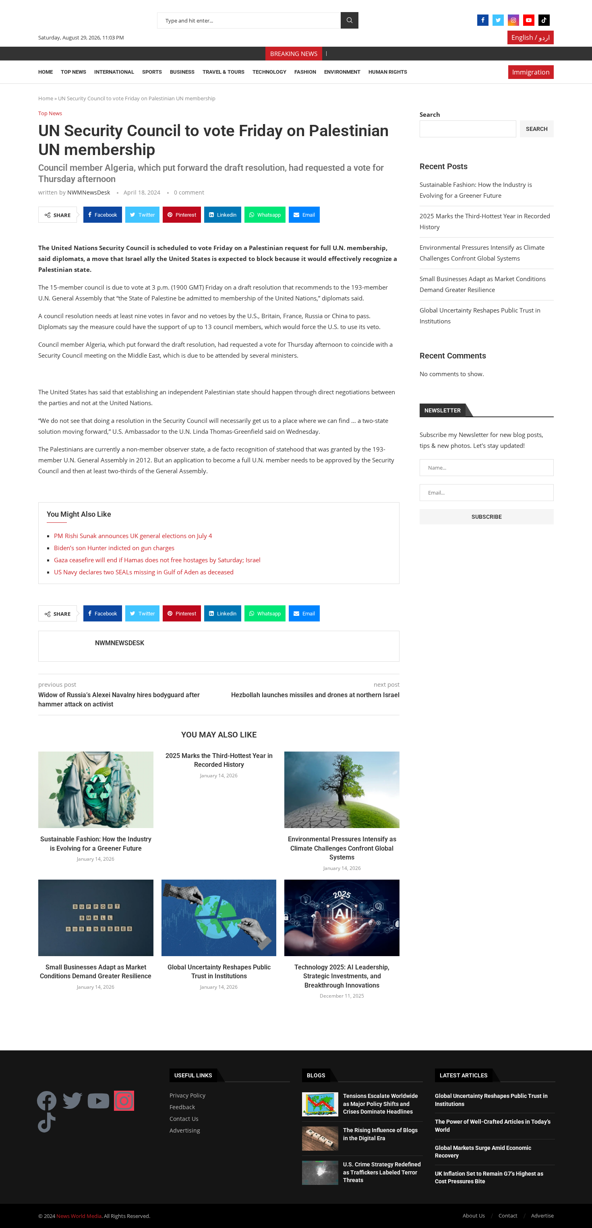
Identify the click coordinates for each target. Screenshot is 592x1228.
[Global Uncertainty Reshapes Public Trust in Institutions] (219, 918)
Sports (152, 72)
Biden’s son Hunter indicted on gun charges (114, 548)
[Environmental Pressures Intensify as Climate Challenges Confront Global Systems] (341, 790)
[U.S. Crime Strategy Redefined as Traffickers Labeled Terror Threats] (320, 1173)
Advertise (542, 1215)
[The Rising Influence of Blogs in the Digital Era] (320, 1139)
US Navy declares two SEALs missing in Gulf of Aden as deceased (144, 572)
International (114, 72)
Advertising (185, 1130)
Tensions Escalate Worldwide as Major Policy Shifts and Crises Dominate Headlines (380, 1104)
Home (45, 72)
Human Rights (387, 72)
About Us (474, 1215)
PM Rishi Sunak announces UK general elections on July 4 (133, 536)
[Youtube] (528, 20)
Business (182, 72)
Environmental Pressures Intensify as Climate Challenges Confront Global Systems (342, 848)
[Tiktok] (544, 20)
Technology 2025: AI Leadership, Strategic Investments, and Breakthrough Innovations (341, 976)
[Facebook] (483, 20)
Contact (508, 1215)
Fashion (305, 72)
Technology (269, 72)
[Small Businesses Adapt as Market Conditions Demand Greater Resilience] (95, 918)
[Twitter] (498, 20)
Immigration (531, 72)
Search (349, 20)
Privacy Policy (187, 1095)
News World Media (78, 1216)
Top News (73, 72)
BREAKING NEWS (293, 54)
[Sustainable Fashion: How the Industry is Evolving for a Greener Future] (95, 790)
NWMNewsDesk (88, 192)
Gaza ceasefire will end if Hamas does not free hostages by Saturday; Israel (157, 560)
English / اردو (530, 37)
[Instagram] (513, 20)
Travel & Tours (223, 72)
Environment (342, 72)
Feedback (182, 1107)
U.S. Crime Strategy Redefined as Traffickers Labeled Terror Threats (382, 1172)
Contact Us (184, 1119)
